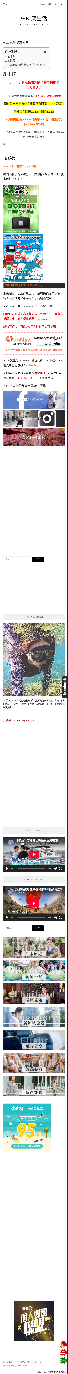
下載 (43, 385)
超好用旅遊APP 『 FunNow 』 (29, 64)
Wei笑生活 (34, 18)
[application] (34, 854)
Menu (9, 4)
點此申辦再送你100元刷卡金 (25, 132)
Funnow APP (29, 306)
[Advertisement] (34, 503)
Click (65, 687)
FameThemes (22, 1365)
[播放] (7, 868)
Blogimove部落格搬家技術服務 (52, 1372)
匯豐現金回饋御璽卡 (20, 96)
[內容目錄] (45, 52)
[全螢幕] (60, 868)
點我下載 (46, 306)
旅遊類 (11, 60)
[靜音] (55, 868)
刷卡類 (11, 56)
